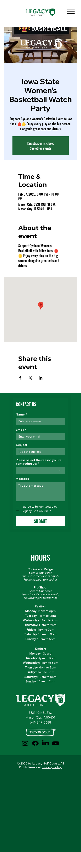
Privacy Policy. (52, 767)
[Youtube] (55, 743)
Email (21, 430)
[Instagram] (25, 743)
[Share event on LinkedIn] (41, 378)
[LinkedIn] (45, 743)
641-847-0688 (40, 722)
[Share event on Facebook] (20, 378)
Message (22, 479)
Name (21, 414)
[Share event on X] (30, 378)
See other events (40, 148)
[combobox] (40, 470)
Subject (21, 445)
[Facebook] (35, 743)
